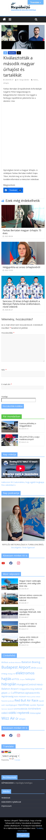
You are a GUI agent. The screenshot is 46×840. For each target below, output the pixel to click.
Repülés (12, 53)
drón (33, 667)
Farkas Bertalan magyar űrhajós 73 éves (22, 232)
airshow (11, 662)
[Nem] (43, 828)
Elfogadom (23, 835)
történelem (34, 708)
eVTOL (15, 679)
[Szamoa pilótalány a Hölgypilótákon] (9, 422)
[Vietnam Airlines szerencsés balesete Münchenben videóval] (9, 594)
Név (4, 369)
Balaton (26, 662)
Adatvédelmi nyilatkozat (11, 802)
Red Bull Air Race (26, 700)
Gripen (22, 679)
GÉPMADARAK (7, 783)
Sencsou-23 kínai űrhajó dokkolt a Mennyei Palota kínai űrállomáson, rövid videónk (22, 304)
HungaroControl (26, 684)
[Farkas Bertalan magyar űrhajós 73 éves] (23, 206)
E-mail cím (6, 384)
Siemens (4, 709)
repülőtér (33, 705)
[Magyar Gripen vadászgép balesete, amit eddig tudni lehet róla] (9, 579)
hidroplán (8, 684)
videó (4, 713)
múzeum (22, 696)
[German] (6, 752)
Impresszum (6, 806)
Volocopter (35, 713)
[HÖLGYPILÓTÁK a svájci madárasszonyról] (9, 436)
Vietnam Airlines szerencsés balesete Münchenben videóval (30, 597)
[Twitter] (3, 563)
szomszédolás (20, 708)
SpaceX (10, 709)
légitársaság (7, 696)
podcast (11, 701)
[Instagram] (18, 563)
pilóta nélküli (35, 697)
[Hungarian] (9, 752)
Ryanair (40, 705)
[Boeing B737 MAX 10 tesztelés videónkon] (9, 622)
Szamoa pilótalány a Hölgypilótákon (27, 424)
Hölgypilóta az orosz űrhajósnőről (21, 267)
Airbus (4, 662)
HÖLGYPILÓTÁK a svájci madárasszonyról (29, 438)
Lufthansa (17, 692)
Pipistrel (4, 701)
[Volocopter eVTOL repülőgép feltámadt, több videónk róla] (9, 608)
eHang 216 (11, 674)
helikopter (30, 679)
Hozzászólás (7, 332)
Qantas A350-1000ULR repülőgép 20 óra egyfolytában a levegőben (30, 639)
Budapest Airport (16, 667)
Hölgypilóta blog (26, 689)
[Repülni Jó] (23, 2)
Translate (17, 760)
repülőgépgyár (11, 705)
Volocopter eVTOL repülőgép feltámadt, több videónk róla (30, 612)
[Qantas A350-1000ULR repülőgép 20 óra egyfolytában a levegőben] (9, 636)
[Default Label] (18, 735)
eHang (4, 673)
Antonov (18, 662)
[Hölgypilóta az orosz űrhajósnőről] (23, 243)
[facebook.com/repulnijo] (11, 735)
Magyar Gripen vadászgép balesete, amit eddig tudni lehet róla (30, 583)
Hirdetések (5, 797)
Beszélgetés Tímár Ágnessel (23, 547)
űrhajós (6, 83)
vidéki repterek (19, 713)
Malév (16, 697)
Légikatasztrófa (32, 692)
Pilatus (29, 697)
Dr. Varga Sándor (23, 80)
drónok (39, 668)
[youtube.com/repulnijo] (3, 735)
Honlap (4, 396)
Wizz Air (8, 718)
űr (17, 718)
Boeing (36, 662)
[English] (2, 752)
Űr (19, 53)
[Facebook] (11, 563)
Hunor (35, 80)
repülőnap (23, 704)
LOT (9, 693)
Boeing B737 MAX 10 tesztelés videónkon (28, 624)
